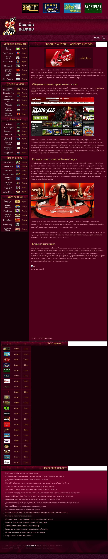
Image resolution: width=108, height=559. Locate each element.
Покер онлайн (15, 157)
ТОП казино (55, 343)
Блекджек (15, 119)
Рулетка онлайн (15, 84)
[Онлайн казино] (63, 27)
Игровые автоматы (15, 43)
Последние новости (55, 467)
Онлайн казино (31, 545)
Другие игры (15, 196)
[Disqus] (68, 303)
